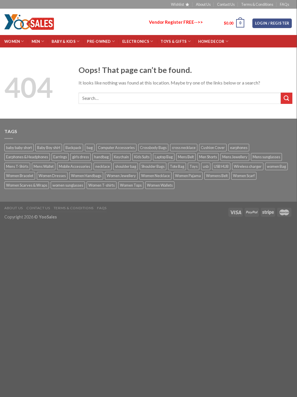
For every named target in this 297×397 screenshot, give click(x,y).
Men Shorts (208, 157)
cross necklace (184, 147)
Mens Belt (186, 157)
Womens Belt (217, 175)
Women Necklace (155, 175)
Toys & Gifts (174, 41)
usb (206, 166)
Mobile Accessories (74, 166)
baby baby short (19, 147)
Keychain (121, 157)
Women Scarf (244, 175)
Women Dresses (52, 175)
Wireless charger (248, 166)
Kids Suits (142, 157)
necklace (102, 166)
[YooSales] (29, 22)
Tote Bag (177, 166)
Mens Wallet (44, 166)
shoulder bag (125, 166)
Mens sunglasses (266, 157)
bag (90, 147)
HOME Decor (211, 41)
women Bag (276, 166)
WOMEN (12, 41)
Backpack (73, 147)
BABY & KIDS (64, 41)
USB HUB (221, 166)
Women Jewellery (121, 175)
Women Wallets (160, 185)
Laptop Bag (164, 157)
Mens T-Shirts (17, 166)
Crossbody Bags (153, 147)
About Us (203, 4)
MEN (36, 41)
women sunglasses (67, 185)
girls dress (80, 157)
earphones (238, 147)
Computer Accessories (116, 147)
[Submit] (286, 98)
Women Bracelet (19, 175)
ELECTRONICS (135, 41)
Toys (194, 166)
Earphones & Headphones (27, 157)
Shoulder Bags (153, 166)
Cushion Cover (213, 147)
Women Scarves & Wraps (26, 185)
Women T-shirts (101, 185)
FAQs (284, 4)
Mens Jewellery (234, 157)
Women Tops (131, 185)
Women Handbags (86, 175)
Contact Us (226, 4)
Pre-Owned (99, 41)
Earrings (60, 157)
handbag (101, 157)
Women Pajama (188, 175)
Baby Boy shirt (48, 147)
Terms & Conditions (257, 4)
